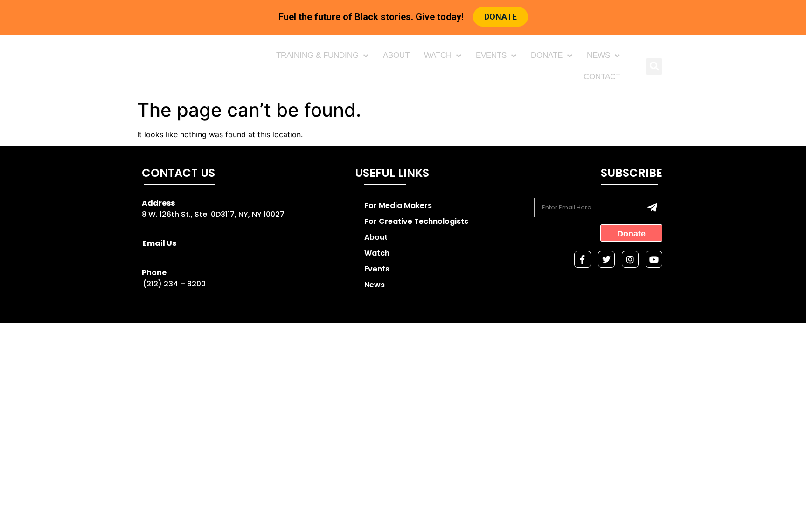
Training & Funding (317, 55)
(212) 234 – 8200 (174, 283)
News (598, 55)
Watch (438, 55)
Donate (547, 55)
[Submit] (652, 207)
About (396, 55)
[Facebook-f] (582, 259)
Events (491, 55)
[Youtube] (654, 259)
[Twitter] (606, 259)
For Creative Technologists (416, 221)
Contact (602, 76)
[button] (654, 66)
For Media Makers (398, 205)
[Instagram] (630, 259)
